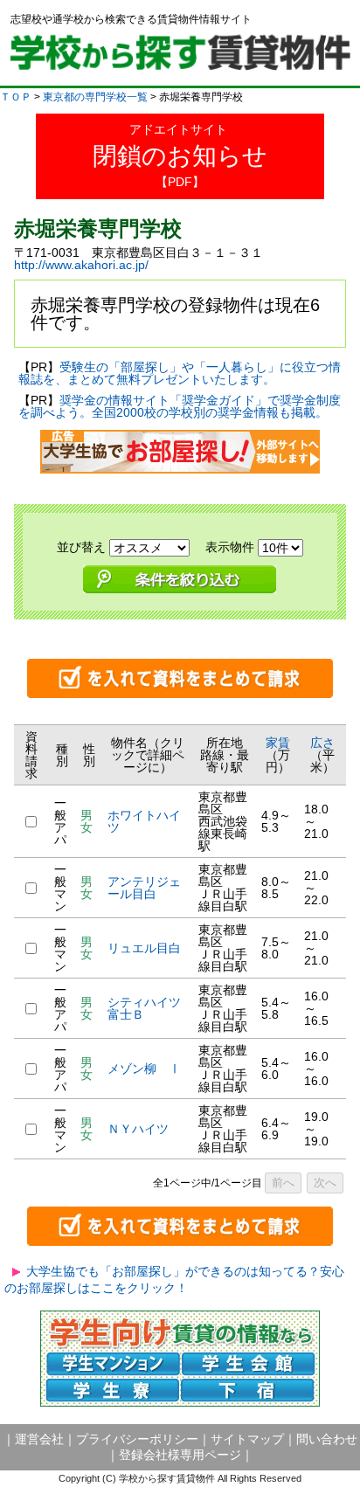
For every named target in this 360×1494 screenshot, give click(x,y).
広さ (322, 743)
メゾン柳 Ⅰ (144, 1069)
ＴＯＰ (15, 97)
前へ (283, 1182)
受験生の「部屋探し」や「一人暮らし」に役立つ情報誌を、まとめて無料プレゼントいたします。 (179, 373)
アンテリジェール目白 (144, 888)
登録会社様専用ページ (180, 1455)
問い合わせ (326, 1439)
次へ (325, 1182)
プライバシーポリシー (137, 1439)
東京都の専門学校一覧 (95, 97)
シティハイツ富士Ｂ (144, 1008)
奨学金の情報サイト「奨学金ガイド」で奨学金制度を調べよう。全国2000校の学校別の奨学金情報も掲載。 (179, 406)
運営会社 (39, 1439)
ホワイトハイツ (144, 821)
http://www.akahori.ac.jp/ (81, 265)
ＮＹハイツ (138, 1129)
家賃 (278, 743)
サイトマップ (247, 1439)
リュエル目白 (144, 948)
